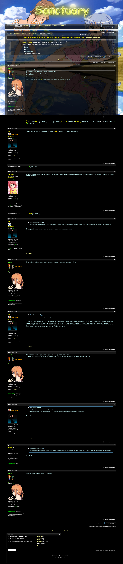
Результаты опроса (36, 53)
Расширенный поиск (111, 27)
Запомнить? (84, 34)
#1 (114, 65)
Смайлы (39, 538)
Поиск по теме (103, 62)
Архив (110, 550)
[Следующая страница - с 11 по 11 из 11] (107, 57)
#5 (114, 259)
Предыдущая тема (56, 530)
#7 (114, 352)
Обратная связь (98, 550)
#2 (114, 128)
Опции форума (25, 28)
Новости (11, 25)
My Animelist (29, 253)
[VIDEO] (39, 541)
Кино (62, 25)
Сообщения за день (12, 28)
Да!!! (26, 47)
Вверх (114, 526)
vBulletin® (62, 557)
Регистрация (110, 32)
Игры (55, 25)
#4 (114, 218)
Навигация (33, 28)
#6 (114, 311)
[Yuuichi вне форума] (16, 87)
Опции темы (95, 62)
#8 (114, 404)
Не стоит (27, 49)
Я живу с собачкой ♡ (32, 33)
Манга (40, 25)
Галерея (26, 25)
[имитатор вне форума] (13, 187)
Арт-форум (17, 33)
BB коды (39, 536)
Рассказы (48, 25)
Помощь (102, 32)
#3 (114, 171)
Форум (18, 25)
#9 (114, 444)
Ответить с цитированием (110, 116)
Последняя (111, 56)
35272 (15, 103)
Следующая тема (66, 530)
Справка (19, 28)
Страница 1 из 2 (98, 56)
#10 (114, 470)
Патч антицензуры (63, 60)
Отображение (111, 62)
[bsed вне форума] (12, 143)
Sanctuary (105, 550)
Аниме (33, 25)
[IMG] (39, 540)
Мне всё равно (29, 51)
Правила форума (42, 546)
